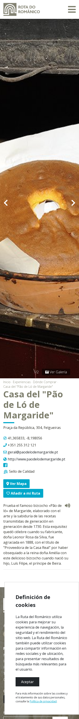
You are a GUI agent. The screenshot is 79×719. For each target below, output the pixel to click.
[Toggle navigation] (72, 9)
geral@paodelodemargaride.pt (33, 452)
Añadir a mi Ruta (25, 493)
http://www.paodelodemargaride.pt (36, 459)
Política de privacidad (43, 701)
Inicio (7, 382)
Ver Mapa (18, 483)
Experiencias (22, 382)
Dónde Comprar (44, 382)
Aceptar (27, 681)
